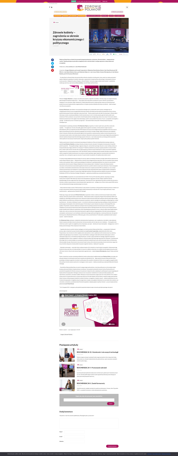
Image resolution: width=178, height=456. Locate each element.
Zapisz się (104, 1)
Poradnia (65, 15)
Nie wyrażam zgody (156, 453)
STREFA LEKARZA (117, 12)
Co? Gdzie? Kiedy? (119, 15)
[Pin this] (52, 70)
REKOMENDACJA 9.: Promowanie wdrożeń (92, 368)
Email (61, 436)
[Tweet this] (52, 63)
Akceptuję (149, 453)
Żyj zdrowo (73, 15)
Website (61, 441)
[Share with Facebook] (52, 60)
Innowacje (105, 15)
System (111, 15)
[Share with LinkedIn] (52, 66)
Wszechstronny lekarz (93, 15)
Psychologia (81, 15)
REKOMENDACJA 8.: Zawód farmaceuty (91, 383)
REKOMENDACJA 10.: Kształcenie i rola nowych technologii (97, 352)
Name (61, 431)
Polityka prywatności (166, 453)
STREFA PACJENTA (60, 12)
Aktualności (57, 15)
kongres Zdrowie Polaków (66, 334)
